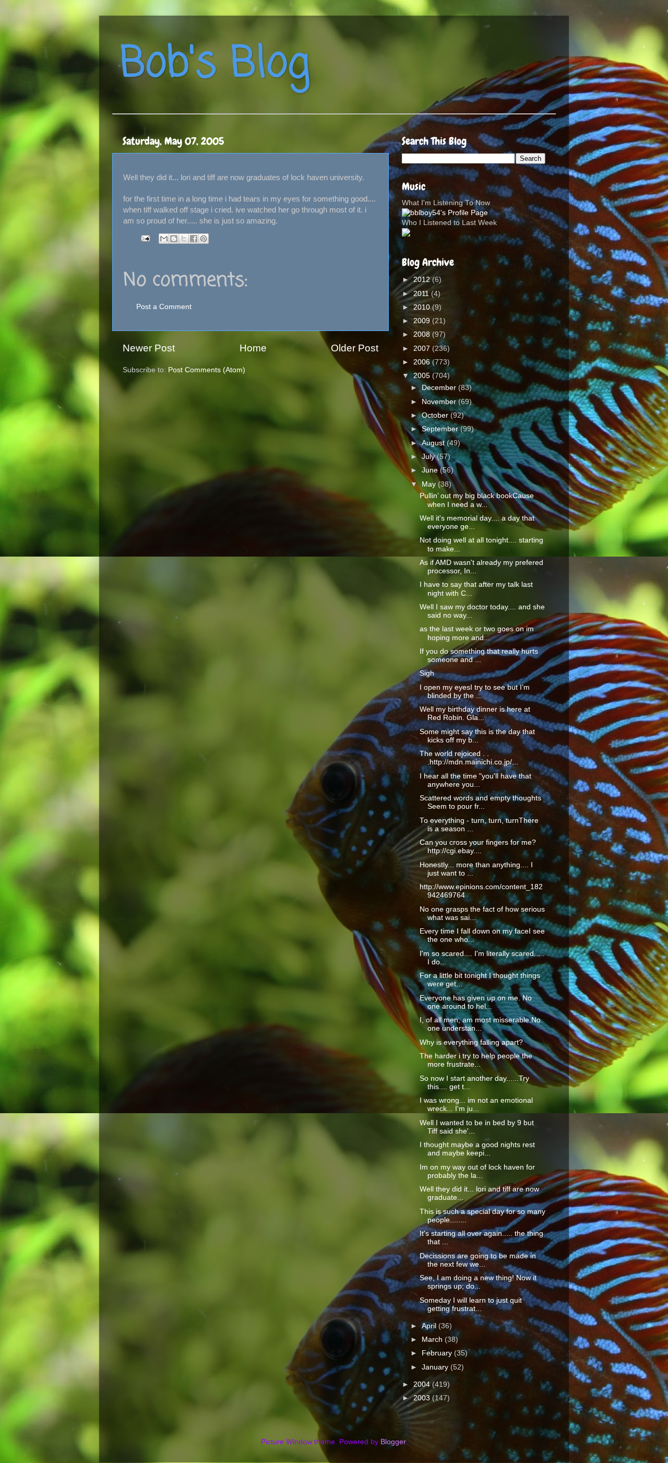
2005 (422, 376)
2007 (422, 348)
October (436, 415)
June (431, 470)
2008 (422, 334)
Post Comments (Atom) (206, 370)
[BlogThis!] (174, 238)
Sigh (427, 673)
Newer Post (149, 348)
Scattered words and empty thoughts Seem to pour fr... (480, 802)
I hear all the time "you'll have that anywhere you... (475, 780)
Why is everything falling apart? (471, 1042)
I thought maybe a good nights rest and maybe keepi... (477, 1149)
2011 (422, 294)
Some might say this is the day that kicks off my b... (477, 736)
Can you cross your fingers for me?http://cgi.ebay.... (478, 847)
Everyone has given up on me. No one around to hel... (476, 1002)
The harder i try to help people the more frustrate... (476, 1060)
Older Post (354, 348)
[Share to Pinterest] (203, 238)
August (434, 443)
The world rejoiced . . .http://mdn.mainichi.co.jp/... (469, 758)
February (438, 1353)
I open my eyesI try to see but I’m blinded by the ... (475, 691)
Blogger (392, 1442)
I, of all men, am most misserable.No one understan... (480, 1024)
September (441, 429)
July (429, 457)
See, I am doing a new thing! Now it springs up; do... (478, 1282)
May (430, 484)
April (430, 1326)
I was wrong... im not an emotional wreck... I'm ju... (476, 1104)
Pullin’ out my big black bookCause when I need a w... (477, 500)
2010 (422, 307)
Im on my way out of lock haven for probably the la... (477, 1171)
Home (253, 348)
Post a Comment (164, 307)
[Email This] (164, 238)
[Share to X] (183, 238)
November (440, 402)
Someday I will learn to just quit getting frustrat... (471, 1304)
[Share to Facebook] (193, 238)
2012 (422, 280)
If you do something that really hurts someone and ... (479, 655)
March (433, 1339)
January (436, 1367)
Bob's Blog (215, 64)
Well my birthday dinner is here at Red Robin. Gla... (475, 713)
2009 (422, 321)
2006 (422, 362)
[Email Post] (144, 238)
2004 (422, 1384)
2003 (422, 1398)
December (440, 388)
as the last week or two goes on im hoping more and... (477, 633)
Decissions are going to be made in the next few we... (478, 1260)
